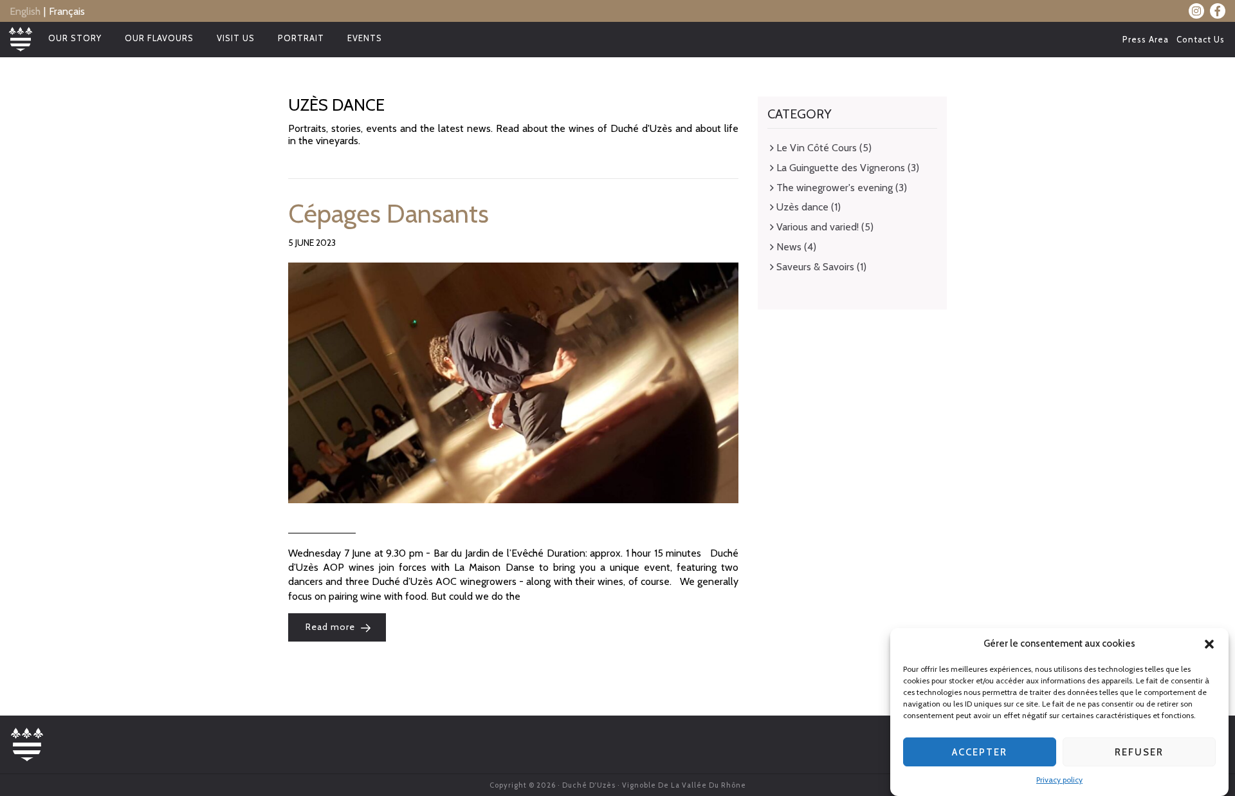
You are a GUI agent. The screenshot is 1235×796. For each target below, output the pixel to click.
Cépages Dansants (388, 213)
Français (67, 11)
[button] (1209, 644)
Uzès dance (802, 207)
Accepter (979, 752)
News (788, 247)
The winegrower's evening (834, 187)
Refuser (1139, 752)
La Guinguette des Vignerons (840, 168)
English (25, 11)
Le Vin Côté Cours (816, 148)
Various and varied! (817, 227)
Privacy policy (1059, 779)
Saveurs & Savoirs (815, 267)
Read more (332, 627)
